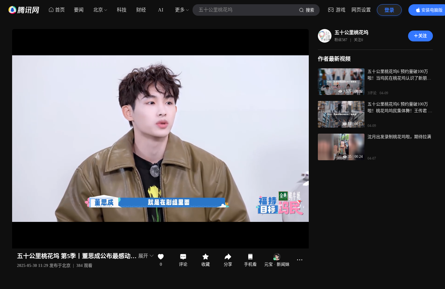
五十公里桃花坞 (351, 32)
